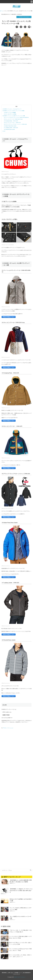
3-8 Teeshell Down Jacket (9, 129)
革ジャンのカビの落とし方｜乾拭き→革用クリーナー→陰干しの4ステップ (20, 955)
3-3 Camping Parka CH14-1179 (11, 120)
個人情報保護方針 (27, 972)
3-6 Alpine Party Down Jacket (10, 126)
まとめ (4, 131)
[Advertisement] (16, 85)
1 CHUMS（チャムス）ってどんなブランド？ (12, 109)
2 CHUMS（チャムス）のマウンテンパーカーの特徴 (13, 110)
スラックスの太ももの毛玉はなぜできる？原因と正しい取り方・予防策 (20, 949)
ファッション (26, 16)
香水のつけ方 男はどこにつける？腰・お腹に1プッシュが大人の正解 (20, 943)
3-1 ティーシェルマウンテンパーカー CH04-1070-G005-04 (16, 117)
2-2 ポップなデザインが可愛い (10, 114)
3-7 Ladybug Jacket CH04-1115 (11, 127)
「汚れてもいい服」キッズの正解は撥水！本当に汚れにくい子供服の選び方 (20, 931)
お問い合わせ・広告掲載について (15, 972)
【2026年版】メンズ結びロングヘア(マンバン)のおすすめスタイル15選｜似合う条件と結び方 (21, 890)
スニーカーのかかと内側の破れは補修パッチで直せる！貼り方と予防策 (20, 937)
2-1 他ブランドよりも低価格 (10, 112)
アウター (21, 16)
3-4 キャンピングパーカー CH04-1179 (12, 122)
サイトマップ (17, 974)
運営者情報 (4, 972)
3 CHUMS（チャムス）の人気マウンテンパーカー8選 (14, 115)
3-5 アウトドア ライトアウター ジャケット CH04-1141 (15, 124)
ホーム (1, 10)
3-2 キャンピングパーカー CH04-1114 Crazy (13, 119)
